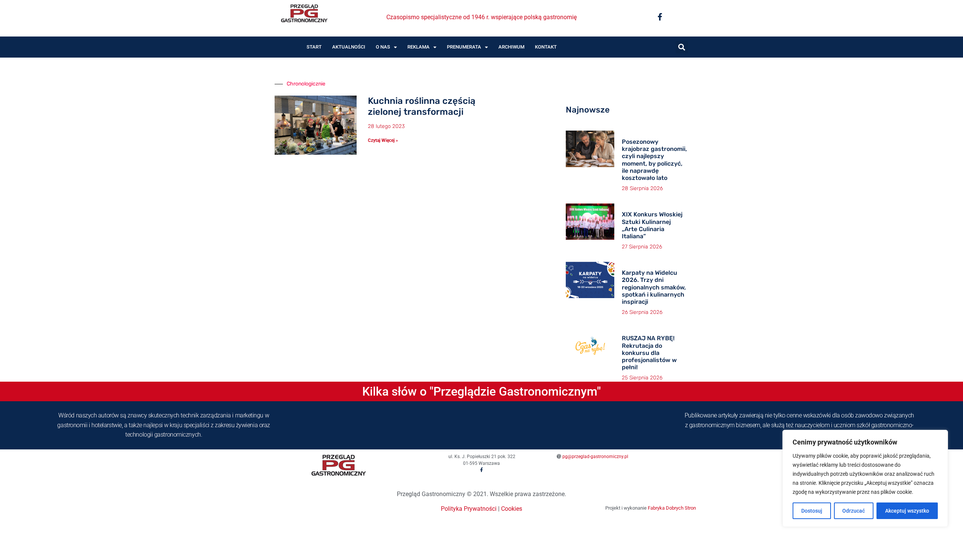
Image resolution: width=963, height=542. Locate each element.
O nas (383, 47)
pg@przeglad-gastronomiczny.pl (595, 456)
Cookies (511, 508)
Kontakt (546, 47)
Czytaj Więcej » (383, 140)
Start (314, 47)
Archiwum (511, 47)
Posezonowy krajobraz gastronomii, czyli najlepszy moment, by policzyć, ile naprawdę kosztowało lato (654, 159)
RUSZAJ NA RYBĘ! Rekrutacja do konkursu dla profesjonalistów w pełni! (649, 353)
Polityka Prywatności (469, 508)
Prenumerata (464, 47)
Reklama (418, 47)
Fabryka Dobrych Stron (672, 508)
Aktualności (348, 47)
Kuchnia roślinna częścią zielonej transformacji (421, 106)
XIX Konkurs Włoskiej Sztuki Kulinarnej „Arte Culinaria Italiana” (652, 225)
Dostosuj (811, 511)
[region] (865, 478)
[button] (682, 47)
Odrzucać (853, 511)
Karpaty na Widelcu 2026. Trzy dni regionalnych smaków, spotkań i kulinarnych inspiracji (654, 287)
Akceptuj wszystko (907, 511)
